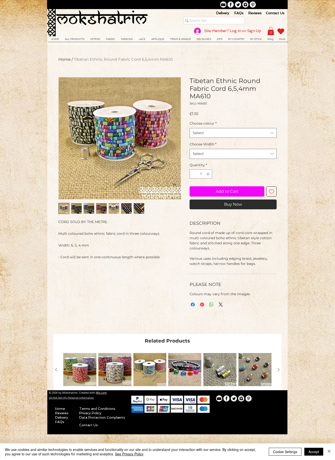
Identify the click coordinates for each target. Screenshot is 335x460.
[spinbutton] (200, 174)
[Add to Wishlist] (271, 191)
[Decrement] (193, 174)
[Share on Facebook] (193, 304)
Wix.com (101, 392)
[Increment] (208, 174)
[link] (270, 31)
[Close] (329, 451)
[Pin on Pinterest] (202, 304)
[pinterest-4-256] (253, 4)
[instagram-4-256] (245, 4)
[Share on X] (221, 304)
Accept (314, 451)
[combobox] (233, 133)
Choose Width (203, 144)
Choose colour (203, 123)
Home (64, 59)
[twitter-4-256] (238, 4)
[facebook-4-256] (231, 4)
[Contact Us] (223, 4)
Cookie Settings (285, 451)
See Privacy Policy (129, 453)
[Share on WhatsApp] (211, 304)
